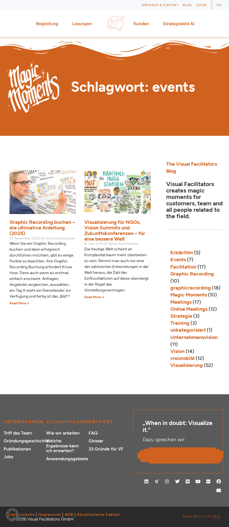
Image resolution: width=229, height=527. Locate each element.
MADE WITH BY (201, 517)
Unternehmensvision (194, 337)
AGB (69, 514)
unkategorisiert (188, 330)
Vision (177, 351)
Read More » (19, 303)
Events (178, 260)
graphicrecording (190, 288)
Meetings (181, 302)
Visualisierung (186, 365)
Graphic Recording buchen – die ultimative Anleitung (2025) (42, 227)
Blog (187, 5)
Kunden (141, 23)
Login (201, 5)
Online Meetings (188, 309)
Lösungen (82, 23)
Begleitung (47, 23)
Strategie (181, 316)
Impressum (49, 514)
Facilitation (183, 267)
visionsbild (182, 358)
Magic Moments (188, 295)
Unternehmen (24, 421)
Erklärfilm (181, 253)
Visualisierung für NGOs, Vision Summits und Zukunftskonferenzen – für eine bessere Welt (114, 230)
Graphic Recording (192, 274)
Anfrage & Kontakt (160, 5)
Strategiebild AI (179, 23)
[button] (12, 514)
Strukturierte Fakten (98, 514)
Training (179, 323)
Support (101, 421)
